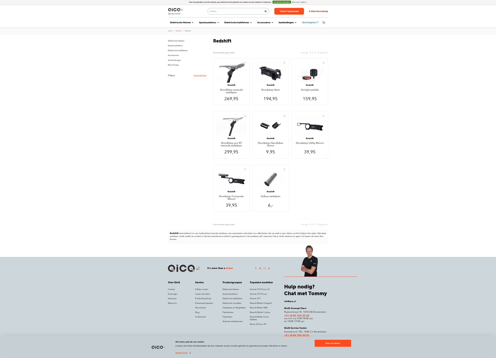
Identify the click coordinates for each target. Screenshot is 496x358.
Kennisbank (200, 307)
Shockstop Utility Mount (310, 143)
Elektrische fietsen (180, 22)
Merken (179, 31)
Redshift (188, 31)
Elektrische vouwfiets (232, 303)
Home (170, 31)
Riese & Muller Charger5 (261, 303)
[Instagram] (260, 268)
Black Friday (173, 65)
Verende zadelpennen (233, 321)
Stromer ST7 (255, 298)
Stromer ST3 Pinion (258, 294)
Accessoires (263, 22)
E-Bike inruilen (201, 289)
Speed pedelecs (207, 22)
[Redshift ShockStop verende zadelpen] (231, 72)
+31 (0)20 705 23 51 (296, 335)
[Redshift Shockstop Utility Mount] (310, 125)
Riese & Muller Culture (260, 312)
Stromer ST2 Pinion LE (260, 289)
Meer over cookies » (299, 2)
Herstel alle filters (200, 75)
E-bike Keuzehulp (318, 11)
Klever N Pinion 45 (258, 324)
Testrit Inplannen (289, 11)
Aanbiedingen (286, 22)
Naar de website (333, 343)
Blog (197, 312)
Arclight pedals (310, 90)
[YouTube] (264, 268)
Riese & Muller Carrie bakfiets (259, 318)
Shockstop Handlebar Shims (270, 144)
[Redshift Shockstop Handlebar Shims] (270, 125)
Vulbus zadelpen (270, 196)
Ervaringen (172, 294)
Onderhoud (200, 317)
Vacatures (172, 298)
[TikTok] (268, 268)
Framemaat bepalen (204, 303)
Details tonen (181, 353)
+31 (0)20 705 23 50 (296, 315)
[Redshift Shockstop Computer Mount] (231, 179)
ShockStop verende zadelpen (231, 91)
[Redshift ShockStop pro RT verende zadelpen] (231, 125)
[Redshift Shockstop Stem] (270, 72)
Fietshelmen (228, 312)
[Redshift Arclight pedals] (310, 72)
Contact (171, 289)
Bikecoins (172, 303)
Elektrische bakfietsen (236, 22)
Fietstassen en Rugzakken (234, 307)
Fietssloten (227, 317)
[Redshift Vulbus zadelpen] (270, 179)
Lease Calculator (202, 294)
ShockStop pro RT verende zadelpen (231, 144)
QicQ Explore (309, 22)
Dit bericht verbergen (282, 2)
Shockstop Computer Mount (231, 197)
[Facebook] (255, 268)
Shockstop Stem (270, 90)
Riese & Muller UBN (259, 307)
